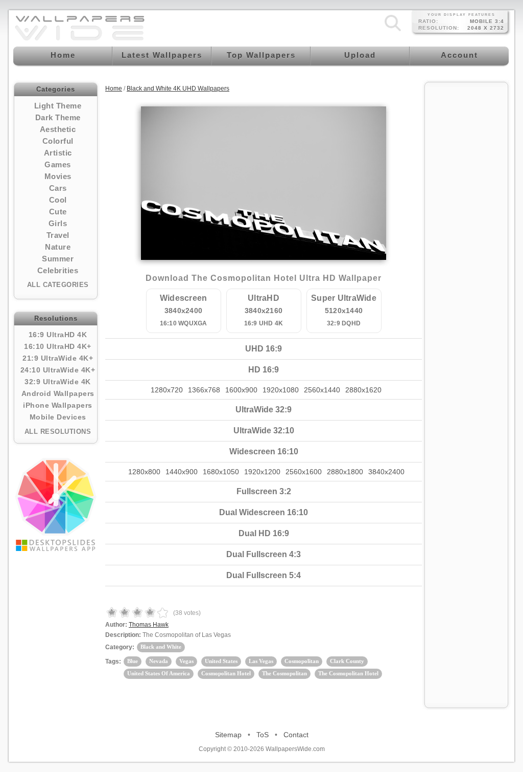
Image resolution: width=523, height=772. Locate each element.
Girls (58, 223)
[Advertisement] (466, 241)
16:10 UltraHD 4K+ (57, 346)
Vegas (186, 661)
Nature (57, 246)
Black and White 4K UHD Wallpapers (178, 88)
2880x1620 (363, 390)
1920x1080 (281, 390)
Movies (58, 176)
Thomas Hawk (149, 624)
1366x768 (204, 390)
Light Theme (58, 105)
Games (57, 164)
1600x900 (241, 390)
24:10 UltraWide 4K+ (58, 370)
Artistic (58, 152)
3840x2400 (386, 472)
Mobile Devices (58, 417)
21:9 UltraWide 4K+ (57, 358)
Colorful (58, 141)
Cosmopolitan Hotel (226, 673)
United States (221, 661)
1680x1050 (221, 472)
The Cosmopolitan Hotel (348, 673)
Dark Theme (58, 117)
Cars (58, 188)
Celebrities (58, 270)
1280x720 (167, 390)
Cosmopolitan (301, 661)
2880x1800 (345, 472)
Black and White (160, 647)
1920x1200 (262, 472)
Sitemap (228, 735)
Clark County (347, 661)
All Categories (58, 285)
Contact (295, 735)
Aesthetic (58, 129)
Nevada (158, 661)
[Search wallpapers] (393, 31)
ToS (262, 735)
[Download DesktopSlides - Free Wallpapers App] (56, 504)
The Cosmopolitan (284, 673)
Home (113, 88)
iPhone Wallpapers (57, 405)
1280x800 (144, 472)
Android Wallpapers (57, 393)
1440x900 (181, 472)
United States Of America (158, 673)
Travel (57, 235)
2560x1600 (304, 472)
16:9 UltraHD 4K (58, 334)
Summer (58, 258)
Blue (132, 661)
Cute (58, 211)
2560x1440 (322, 390)
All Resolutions (58, 431)
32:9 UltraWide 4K (58, 382)
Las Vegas (261, 661)
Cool (58, 199)
